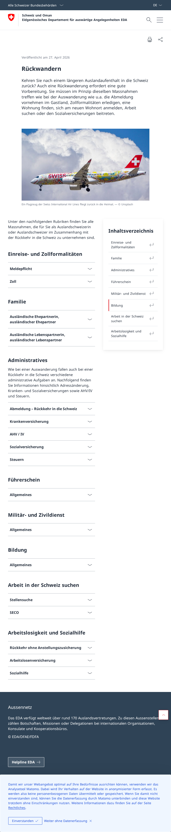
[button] (163, 715)
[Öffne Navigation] (160, 20)
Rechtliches (16, 808)
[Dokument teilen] (160, 39)
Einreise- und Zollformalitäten (123, 244)
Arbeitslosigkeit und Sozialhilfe (126, 333)
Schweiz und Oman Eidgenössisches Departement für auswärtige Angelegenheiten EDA (74, 17)
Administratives (122, 270)
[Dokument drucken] (149, 39)
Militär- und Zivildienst (128, 293)
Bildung (117, 305)
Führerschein (121, 282)
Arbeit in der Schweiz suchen (127, 318)
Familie (116, 258)
